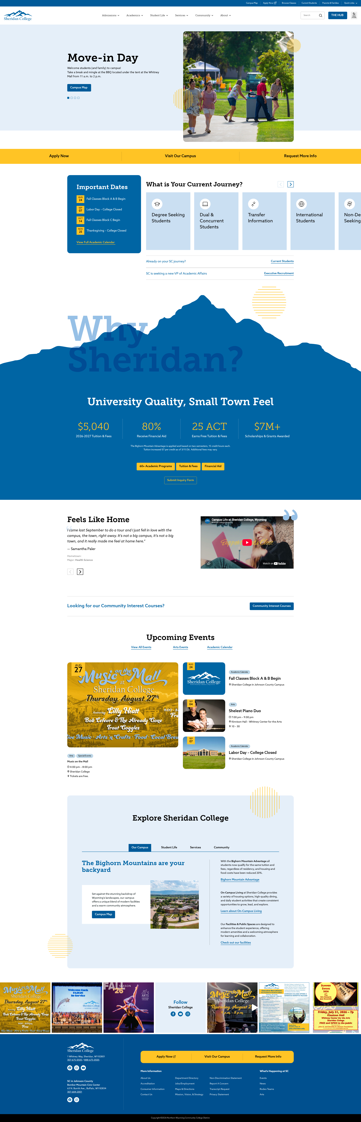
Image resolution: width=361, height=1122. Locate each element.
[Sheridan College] (18, 15)
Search (321, 15)
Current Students (309, 3)
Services (195, 847)
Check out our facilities (236, 942)
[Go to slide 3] (75, 98)
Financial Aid (213, 466)
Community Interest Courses (272, 606)
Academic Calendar (220, 647)
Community (221, 847)
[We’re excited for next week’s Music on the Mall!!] (25, 1007)
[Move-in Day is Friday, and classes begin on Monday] (77, 1007)
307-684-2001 (74, 1092)
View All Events (141, 647)
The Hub (337, 15)
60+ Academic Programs (156, 466)
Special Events (84, 756)
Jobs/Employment (184, 1084)
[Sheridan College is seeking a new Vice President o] (284, 1007)
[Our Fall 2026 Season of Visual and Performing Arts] (129, 1007)
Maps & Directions (184, 1089)
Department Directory (186, 1078)
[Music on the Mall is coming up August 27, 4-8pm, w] (232, 1007)
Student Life (169, 847)
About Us (145, 1078)
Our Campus (140, 847)
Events (263, 1078)
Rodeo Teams (267, 1089)
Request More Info (300, 156)
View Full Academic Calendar (96, 242)
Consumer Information (152, 1089)
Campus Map (252, 3)
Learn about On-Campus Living (241, 911)
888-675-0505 (91, 1060)
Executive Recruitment (279, 273)
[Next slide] (358, 77)
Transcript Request (219, 1089)
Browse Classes (289, 3)
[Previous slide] (3, 77)
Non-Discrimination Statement (226, 1078)
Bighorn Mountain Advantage (240, 879)
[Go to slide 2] (72, 98)
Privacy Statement (219, 1095)
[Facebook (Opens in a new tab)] (173, 1013)
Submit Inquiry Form (180, 480)
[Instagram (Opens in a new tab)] (187, 1013)
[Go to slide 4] (78, 98)
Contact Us (146, 1095)
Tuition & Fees (188, 466)
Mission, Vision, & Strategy (189, 1095)
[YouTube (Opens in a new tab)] (180, 1013)
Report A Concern (219, 1084)
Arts (71, 756)
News (263, 1084)
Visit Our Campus (180, 156)
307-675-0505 (74, 1060)
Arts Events (180, 647)
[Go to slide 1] (68, 98)
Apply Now (268, 3)
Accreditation (148, 1084)
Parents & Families (330, 3)
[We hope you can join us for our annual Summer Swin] (336, 1007)
